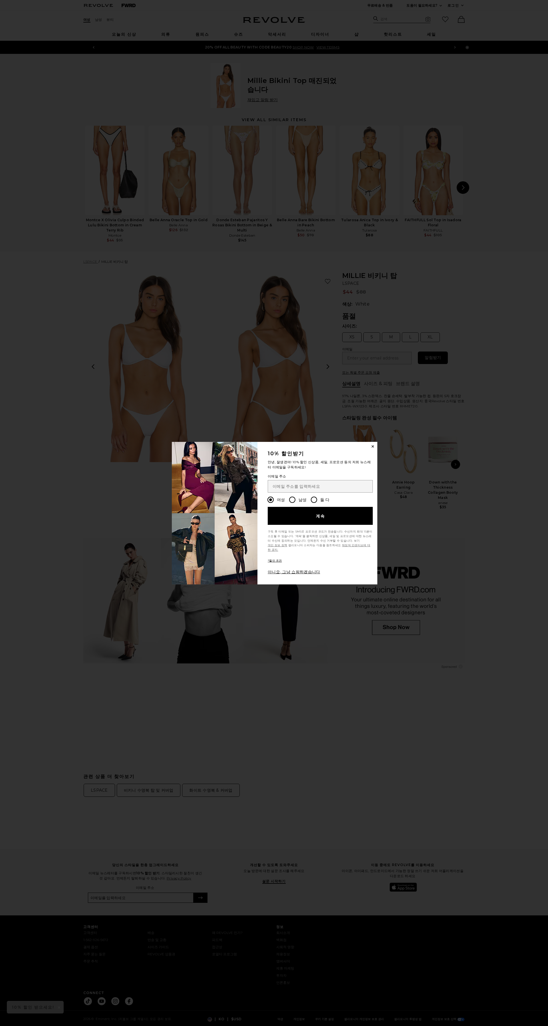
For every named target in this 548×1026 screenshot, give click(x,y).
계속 (320, 516)
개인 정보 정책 (277, 545)
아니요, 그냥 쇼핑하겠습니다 (294, 571)
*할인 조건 (275, 560)
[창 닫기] (372, 446)
